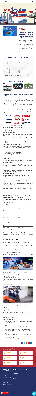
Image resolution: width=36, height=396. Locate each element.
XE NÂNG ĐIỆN (18, 67)
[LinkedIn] (31, 343)
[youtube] (9, 387)
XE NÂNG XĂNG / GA (28, 67)
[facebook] (3, 387)
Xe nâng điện (15, 375)
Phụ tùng (15, 378)
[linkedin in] (11, 387)
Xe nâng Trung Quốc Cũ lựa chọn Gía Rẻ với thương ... (17, 86)
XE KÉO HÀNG (28, 75)
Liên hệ (14, 380)
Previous (3, 15)
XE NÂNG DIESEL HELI (8, 67)
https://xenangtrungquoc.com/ (13, 338)
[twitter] (5, 387)
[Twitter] (24, 343)
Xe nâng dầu (15, 373)
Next (33, 15)
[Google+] (26, 343)
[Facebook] (22, 343)
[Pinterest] (29, 343)
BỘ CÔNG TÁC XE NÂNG (8, 75)
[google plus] (7, 387)
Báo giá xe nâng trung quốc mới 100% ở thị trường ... (28, 86)
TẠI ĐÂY (30, 160)
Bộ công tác (15, 376)
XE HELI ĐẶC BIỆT (18, 75)
